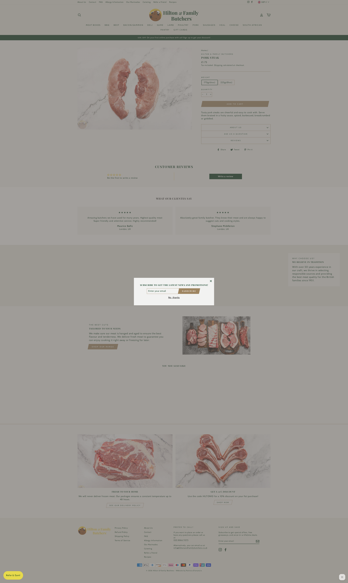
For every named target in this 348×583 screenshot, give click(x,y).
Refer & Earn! (13, 575)
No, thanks (174, 297)
